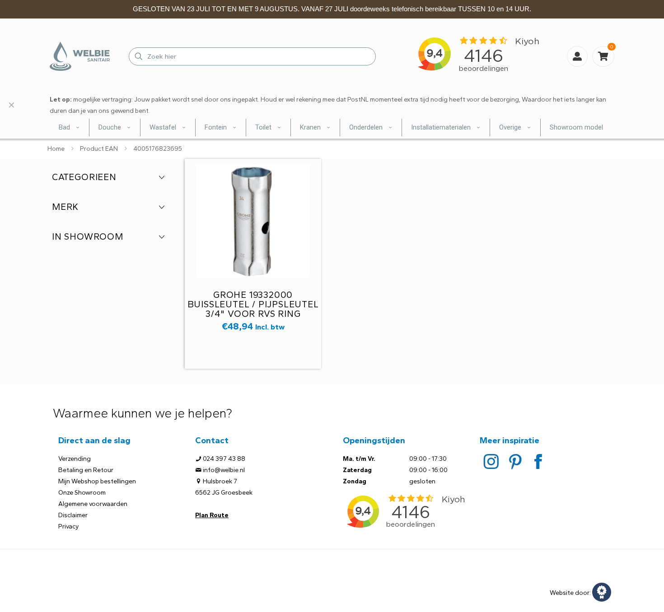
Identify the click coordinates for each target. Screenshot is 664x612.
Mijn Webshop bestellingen (97, 481)
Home (56, 149)
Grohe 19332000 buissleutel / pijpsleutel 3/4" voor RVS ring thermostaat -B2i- (253, 309)
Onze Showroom (82, 492)
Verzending (74, 459)
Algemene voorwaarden (92, 504)
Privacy (68, 526)
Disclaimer (73, 515)
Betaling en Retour (85, 470)
